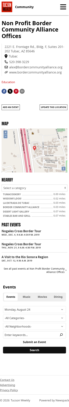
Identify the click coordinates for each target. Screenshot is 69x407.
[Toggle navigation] (63, 6)
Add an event (11, 107)
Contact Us (7, 380)
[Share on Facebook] (4, 91)
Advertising (7, 385)
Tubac (13, 56)
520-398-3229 (19, 62)
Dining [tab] (58, 297)
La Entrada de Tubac (16, 203)
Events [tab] (10, 297)
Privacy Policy (9, 390)
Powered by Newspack (54, 400)
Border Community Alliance (21, 207)
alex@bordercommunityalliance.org (35, 67)
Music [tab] (27, 297)
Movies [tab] (42, 297)
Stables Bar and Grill (17, 215)
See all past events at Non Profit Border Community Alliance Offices (34, 270)
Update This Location (53, 107)
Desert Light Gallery (16, 211)
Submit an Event (34, 342)
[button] (16, 91)
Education (8, 82)
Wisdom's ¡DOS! (12, 198)
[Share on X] (10, 91)
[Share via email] (22, 91)
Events (9, 287)
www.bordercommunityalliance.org (35, 72)
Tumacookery (12, 194)
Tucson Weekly (20, 400)
